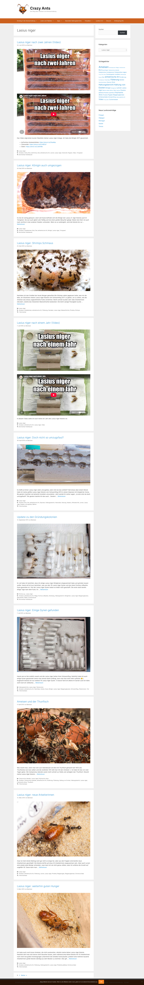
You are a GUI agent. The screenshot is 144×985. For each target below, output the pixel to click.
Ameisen (21, 152)
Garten (42, 689)
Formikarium (101, 80)
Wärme (34, 504)
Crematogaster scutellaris (113, 74)
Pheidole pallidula (62, 965)
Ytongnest (79, 152)
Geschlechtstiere (102, 82)
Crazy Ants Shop (102, 74)
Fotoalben (88, 21)
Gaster (101, 123)
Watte (26, 597)
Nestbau (118, 90)
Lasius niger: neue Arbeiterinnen (35, 794)
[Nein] (142, 982)
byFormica (34, 152)
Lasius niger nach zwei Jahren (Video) (39, 42)
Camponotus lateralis (25, 778)
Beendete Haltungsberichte (73, 21)
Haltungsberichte (23, 687)
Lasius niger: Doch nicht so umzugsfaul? (40, 437)
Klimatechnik (75, 502)
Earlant (100, 77)
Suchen (101, 29)
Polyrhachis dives (44, 778)
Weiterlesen (21, 224)
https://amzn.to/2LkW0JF (38, 144)
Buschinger (105, 70)
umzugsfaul (28, 504)
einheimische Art (45, 152)
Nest (115, 90)
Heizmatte (58, 502)
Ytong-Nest (106, 99)
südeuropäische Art (120, 97)
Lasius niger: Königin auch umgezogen (39, 165)
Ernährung (50, 780)
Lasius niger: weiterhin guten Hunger (38, 886)
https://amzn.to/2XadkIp (48, 142)
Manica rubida (105, 90)
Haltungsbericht (50, 502)
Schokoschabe (79, 873)
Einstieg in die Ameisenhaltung (26, 21)
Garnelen (50, 310)
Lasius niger (22, 151)
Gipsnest (42, 502)
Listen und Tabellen (46, 21)
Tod (88, 689)
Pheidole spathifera (109, 92)
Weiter (24, 975)
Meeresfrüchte (65, 310)
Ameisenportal (112, 67)
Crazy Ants (40, 8)
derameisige (123, 74)
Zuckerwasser (32, 597)
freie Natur (37, 689)
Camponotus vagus (120, 72)
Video (74, 152)
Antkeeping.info (119, 21)
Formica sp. (22, 594)
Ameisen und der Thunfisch (33, 701)
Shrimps (77, 310)
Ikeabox (69, 502)
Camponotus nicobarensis (106, 72)
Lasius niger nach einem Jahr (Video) (38, 322)
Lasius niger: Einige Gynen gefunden (38, 610)
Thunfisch (30, 782)
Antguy (117, 67)
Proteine (72, 310)
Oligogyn (101, 118)
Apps (58, 21)
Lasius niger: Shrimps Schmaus (35, 243)
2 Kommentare (23, 690)
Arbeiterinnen (28, 230)
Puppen (70, 152)
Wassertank (20, 597)
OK (101, 982)
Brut (29, 152)
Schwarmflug (74, 689)
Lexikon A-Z (99, 21)
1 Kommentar (22, 312)
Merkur (111, 90)
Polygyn (101, 115)
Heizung (64, 502)
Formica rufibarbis (43, 595)
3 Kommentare (23, 506)
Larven (52, 152)
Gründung (51, 595)
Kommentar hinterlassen (25, 154)
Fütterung (45, 310)
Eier (39, 152)
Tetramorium (39, 687)
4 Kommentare (23, 875)
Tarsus (101, 126)
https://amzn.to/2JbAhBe (34, 146)
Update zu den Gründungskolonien (37, 516)
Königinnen (68, 595)
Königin (50, 230)
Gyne (46, 689)
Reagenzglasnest (83, 595)
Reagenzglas (60, 873)
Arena (26, 152)
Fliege (36, 595)
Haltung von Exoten (64, 780)
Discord (108, 21)
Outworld (64, 152)
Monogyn (102, 121)
